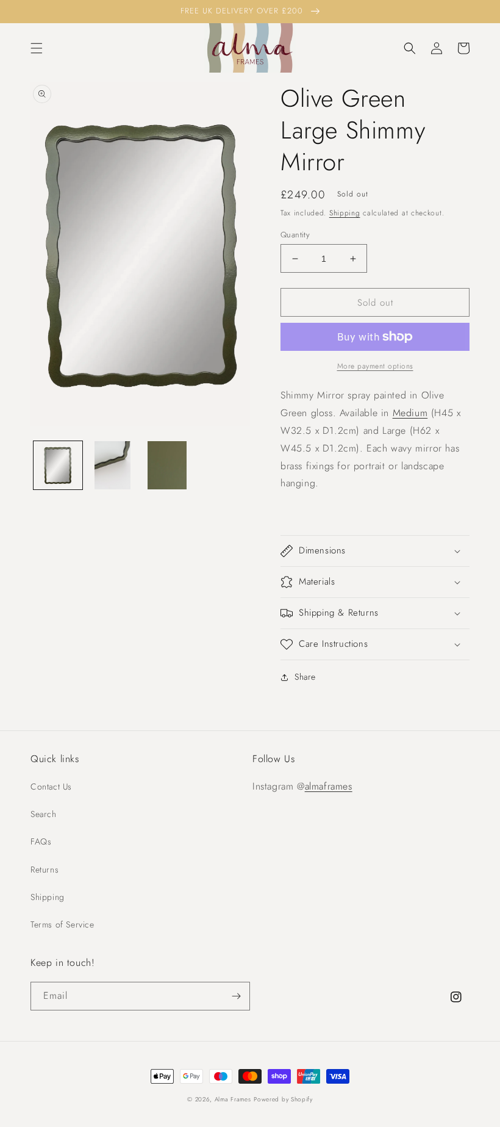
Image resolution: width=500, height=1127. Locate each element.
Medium (410, 413)
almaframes (328, 786)
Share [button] (305, 677)
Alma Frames (233, 1099)
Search (43, 814)
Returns (44, 869)
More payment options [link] (375, 366)
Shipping (344, 212)
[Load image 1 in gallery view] (58, 465)
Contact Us (51, 786)
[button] (36, 48)
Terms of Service (62, 924)
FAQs (40, 841)
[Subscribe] (236, 996)
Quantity (295, 234)
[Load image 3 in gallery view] (167, 465)
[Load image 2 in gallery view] (112, 465)
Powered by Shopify (283, 1099)
